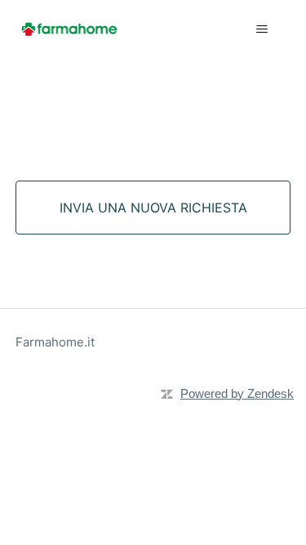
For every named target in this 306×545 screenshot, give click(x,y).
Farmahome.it (55, 342)
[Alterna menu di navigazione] (261, 29)
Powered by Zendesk (237, 393)
